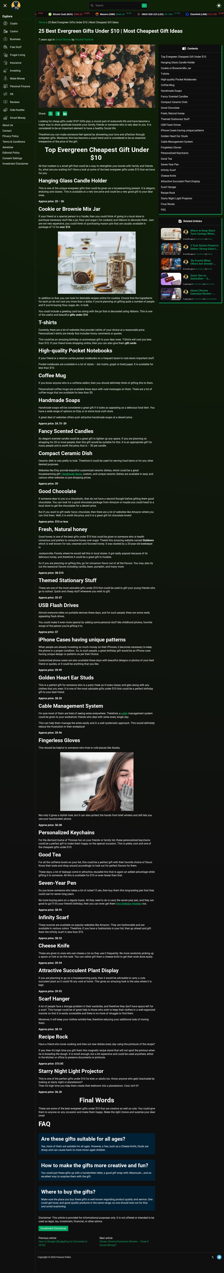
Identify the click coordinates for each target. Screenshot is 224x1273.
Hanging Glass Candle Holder (178, 62)
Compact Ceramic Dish (174, 102)
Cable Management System (177, 141)
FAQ (163, 209)
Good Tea (166, 158)
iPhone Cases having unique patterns (182, 130)
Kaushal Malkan (211, 299)
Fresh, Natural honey (173, 113)
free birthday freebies (129, 903)
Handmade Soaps (171, 90)
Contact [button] (6, 130)
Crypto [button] (14, 23)
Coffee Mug (167, 85)
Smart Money (63, 39)
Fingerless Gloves (171, 147)
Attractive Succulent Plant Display (180, 181)
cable (124, 713)
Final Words (168, 204)
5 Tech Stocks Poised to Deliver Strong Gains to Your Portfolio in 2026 (204, 248)
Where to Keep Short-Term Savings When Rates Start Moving (203, 233)
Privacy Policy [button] (10, 136)
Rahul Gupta (209, 284)
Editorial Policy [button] (11, 152)
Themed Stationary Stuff (175, 119)
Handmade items (72, 474)
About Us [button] (7, 125)
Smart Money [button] (18, 117)
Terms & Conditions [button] (13, 141)
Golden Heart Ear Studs (174, 136)
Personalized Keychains (174, 153)
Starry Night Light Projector (176, 198)
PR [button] (11, 94)
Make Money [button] (17, 78)
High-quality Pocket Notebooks (178, 79)
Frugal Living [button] (17, 54)
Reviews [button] (15, 102)
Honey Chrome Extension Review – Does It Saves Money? (203, 293)
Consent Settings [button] (12, 158)
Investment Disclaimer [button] (15, 163)
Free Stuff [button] (15, 47)
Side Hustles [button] (17, 110)
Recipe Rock (168, 192)
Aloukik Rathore (84, 39)
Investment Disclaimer (53, 1228)
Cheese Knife (168, 175)
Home (42, 22)
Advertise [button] (7, 147)
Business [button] (15, 39)
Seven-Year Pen (170, 164)
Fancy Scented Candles (174, 96)
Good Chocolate (170, 107)
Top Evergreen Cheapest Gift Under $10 (184, 56)
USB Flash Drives (171, 124)
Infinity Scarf (168, 170)
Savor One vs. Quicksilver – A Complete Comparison (203, 278)
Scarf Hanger (168, 187)
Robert (209, 239)
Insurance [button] (15, 62)
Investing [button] (15, 70)
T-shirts (165, 73)
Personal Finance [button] (20, 86)
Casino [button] (14, 31)
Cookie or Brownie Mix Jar (176, 68)
